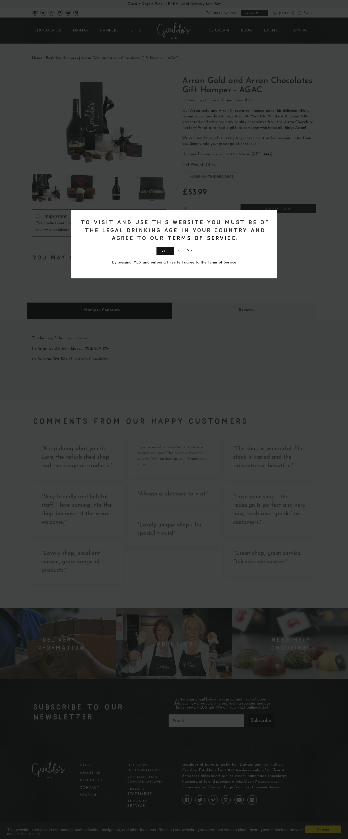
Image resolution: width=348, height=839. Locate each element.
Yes (165, 251)
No (189, 250)
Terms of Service (200, 237)
